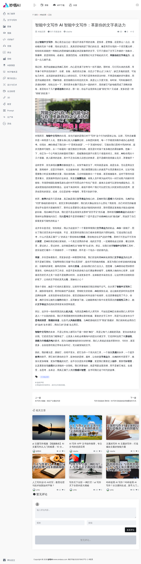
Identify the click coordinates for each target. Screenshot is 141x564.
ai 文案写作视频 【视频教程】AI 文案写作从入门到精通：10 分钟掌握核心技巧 (48, 445)
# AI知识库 (45, 377)
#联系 (91, 559)
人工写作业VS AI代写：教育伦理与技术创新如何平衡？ (48, 484)
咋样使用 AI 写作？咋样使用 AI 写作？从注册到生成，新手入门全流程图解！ (121, 484)
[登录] (137, 5)
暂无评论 (41, 494)
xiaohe (69, 31)
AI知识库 (43, 15)
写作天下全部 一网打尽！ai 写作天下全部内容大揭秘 (85, 484)
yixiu (38, 490)
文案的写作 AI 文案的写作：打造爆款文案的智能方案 (122, 445)
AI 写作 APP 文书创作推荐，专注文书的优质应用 (85, 445)
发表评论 (130, 530)
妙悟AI (38, 451)
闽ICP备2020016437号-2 (78, 559)
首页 (36, 15)
